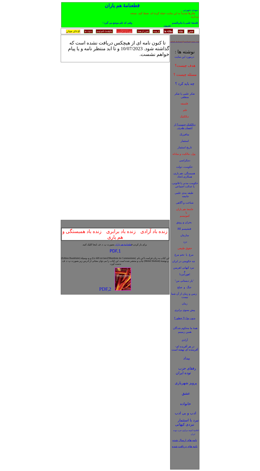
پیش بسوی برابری (185, 310)
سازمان (184, 235)
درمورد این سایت (184, 56)
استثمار (185, 140)
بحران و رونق (184, 222)
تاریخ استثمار (185, 147)
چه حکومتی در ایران (183, 261)
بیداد (186, 358)
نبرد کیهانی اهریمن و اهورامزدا (184, 271)
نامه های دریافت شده (184, 446)
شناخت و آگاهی (184, 202)
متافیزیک (184, 134)
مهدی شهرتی (190, 9)
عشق (186, 393)
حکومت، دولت (184, 166)
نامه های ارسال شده (184, 440)
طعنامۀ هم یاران (123, 244)
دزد (184, 241)
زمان (184, 303)
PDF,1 (115, 251)
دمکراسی (184, 160)
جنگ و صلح (184, 287)
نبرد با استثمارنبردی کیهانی (187, 422)
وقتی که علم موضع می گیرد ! (118, 23)
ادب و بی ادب (185, 413)
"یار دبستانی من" (184, 280)
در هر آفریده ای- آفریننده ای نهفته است (185, 348)
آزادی (185, 340)
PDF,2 (105, 289)
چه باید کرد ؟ (184, 84)
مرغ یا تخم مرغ (184, 254)
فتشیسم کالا (184, 228)
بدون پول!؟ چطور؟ (184, 318)
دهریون (167, 25)
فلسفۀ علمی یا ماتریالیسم (184, 23)
